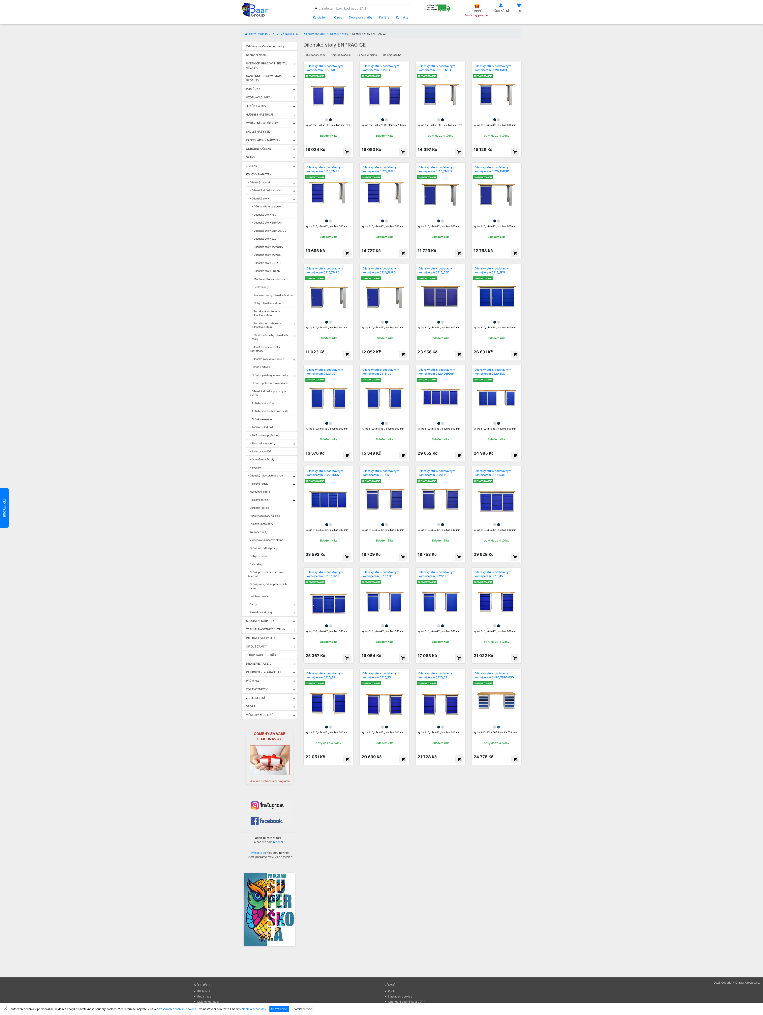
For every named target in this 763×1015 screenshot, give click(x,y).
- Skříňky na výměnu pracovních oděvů (267, 586)
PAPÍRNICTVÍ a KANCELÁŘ (263, 672)
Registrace (204, 996)
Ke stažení (320, 17)
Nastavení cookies (400, 996)
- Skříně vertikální (260, 366)
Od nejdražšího (392, 54)
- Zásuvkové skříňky (260, 612)
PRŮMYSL (252, 680)
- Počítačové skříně (261, 427)
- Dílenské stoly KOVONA (267, 246)
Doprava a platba (360, 17)
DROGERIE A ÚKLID (258, 663)
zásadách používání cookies (177, 1009)
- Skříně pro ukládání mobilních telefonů (266, 574)
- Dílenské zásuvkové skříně (267, 359)
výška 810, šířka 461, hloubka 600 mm (495, 124)
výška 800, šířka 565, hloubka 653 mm (495, 732)
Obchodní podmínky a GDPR (406, 1001)
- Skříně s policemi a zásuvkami (269, 383)
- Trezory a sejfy (258, 532)
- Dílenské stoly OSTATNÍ (267, 262)
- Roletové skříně (258, 596)
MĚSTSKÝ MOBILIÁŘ (259, 715)
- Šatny (252, 604)
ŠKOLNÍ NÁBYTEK (258, 131)
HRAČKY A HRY (256, 106)
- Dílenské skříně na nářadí (266, 190)
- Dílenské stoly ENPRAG (267, 222)
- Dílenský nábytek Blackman (265, 475)
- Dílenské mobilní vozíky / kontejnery (266, 349)
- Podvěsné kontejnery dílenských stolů (266, 313)
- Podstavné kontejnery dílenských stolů (266, 325)
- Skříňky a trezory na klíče (264, 515)
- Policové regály (258, 483)
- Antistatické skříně (262, 403)
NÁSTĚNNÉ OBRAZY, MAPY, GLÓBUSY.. (264, 78)
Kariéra (384, 17)
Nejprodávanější (341, 54)
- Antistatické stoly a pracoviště (269, 411)
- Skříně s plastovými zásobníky (269, 375)
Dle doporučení (315, 54)
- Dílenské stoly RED (264, 214)
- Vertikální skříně (258, 507)
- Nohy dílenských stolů (266, 303)
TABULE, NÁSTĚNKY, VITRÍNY (266, 629)
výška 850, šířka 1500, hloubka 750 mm (328, 124)
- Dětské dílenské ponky (267, 206)
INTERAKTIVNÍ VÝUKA (261, 638)
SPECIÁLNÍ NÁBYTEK (260, 620)
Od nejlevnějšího (366, 54)
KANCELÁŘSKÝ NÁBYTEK (263, 140)
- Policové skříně (258, 499)
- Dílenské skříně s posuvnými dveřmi (268, 393)
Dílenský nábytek (314, 33)
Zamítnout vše (302, 1009)
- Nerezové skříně (259, 491)
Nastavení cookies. (254, 1009)
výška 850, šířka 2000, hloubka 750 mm (384, 124)
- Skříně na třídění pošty (262, 548)
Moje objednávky (208, 1001)
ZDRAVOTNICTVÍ (257, 689)
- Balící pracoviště (261, 451)
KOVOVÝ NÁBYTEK (285, 33)
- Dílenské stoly (259, 198)
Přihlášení (203, 991)
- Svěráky (255, 467)
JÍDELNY (252, 165)
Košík (391, 991)
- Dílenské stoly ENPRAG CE (269, 230)
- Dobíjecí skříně (258, 556)
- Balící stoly (255, 564)
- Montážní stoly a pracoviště (269, 279)
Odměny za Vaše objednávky (265, 46)
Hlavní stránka (258, 33)
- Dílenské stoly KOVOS (266, 254)
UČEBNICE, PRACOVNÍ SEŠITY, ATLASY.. (266, 65)
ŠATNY (250, 157)
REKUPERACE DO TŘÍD (261, 655)
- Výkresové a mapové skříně (265, 540)
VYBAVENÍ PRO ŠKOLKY (262, 123)
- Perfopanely (260, 287)
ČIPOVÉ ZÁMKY (256, 646)
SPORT (250, 706)
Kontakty (402, 17)
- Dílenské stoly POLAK (266, 270)
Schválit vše (279, 1009)
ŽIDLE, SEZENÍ (255, 697)
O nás (338, 17)
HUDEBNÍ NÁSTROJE (259, 114)
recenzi (278, 842)
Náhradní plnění (256, 54)
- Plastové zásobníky (262, 443)
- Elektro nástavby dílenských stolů (270, 337)
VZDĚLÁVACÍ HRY (258, 97)
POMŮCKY (253, 88)
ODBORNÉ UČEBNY (259, 148)
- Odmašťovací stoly (262, 459)
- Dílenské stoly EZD (264, 238)
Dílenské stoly (339, 33)
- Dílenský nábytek (259, 182)
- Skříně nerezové (261, 419)
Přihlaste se (258, 852)
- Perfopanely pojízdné (264, 435)
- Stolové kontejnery (260, 523)
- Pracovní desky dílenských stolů (272, 295)
